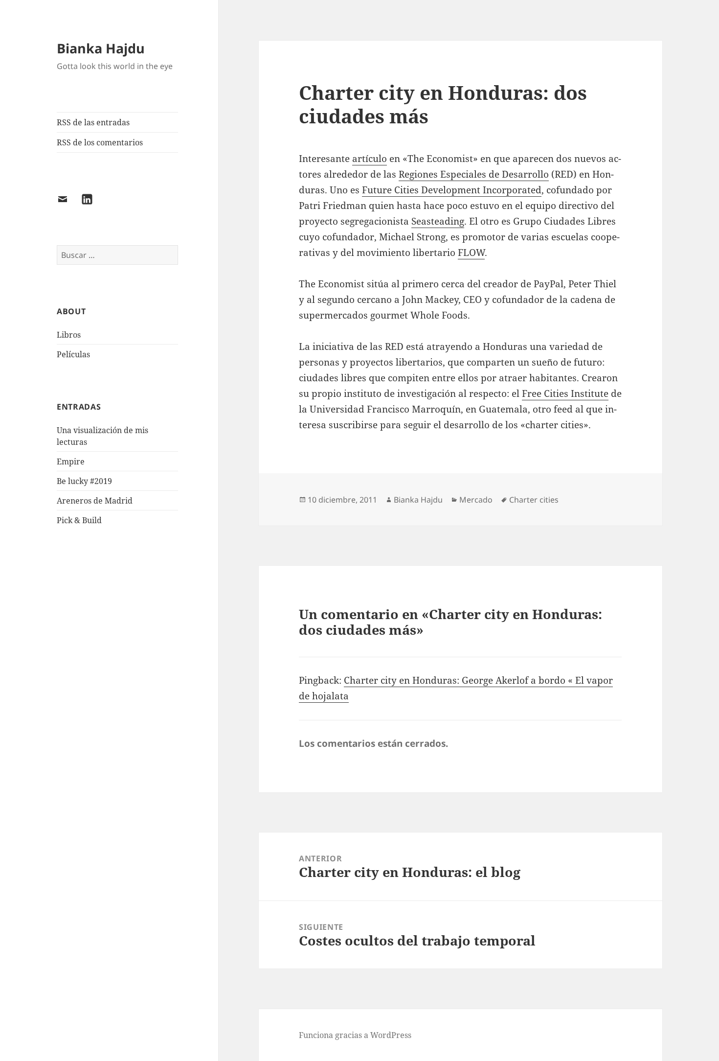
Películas (73, 354)
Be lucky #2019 (84, 481)
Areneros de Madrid (95, 500)
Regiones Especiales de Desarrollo (474, 174)
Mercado (476, 499)
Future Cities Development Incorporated (451, 190)
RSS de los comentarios (100, 142)
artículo (369, 158)
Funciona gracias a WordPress (355, 1035)
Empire (71, 461)
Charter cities (534, 499)
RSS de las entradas (93, 122)
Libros (69, 334)
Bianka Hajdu (101, 48)
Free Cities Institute (565, 393)
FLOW (471, 252)
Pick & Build (79, 520)
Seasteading (437, 221)
